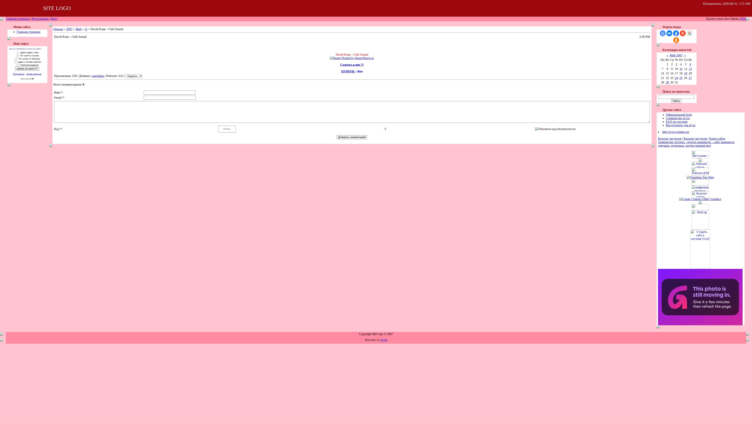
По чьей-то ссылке (29, 55)
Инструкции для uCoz (680, 125)
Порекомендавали (29, 65)
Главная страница (18, 18)
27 (690, 78)
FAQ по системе (677, 121)
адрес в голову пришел (29, 62)
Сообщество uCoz (678, 118)
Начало (58, 29)
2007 (69, 29)
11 (86, 29)
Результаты (18, 74)
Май (78, 29)
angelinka (98, 76)
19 (685, 73)
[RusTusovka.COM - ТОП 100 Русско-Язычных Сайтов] (700, 184)
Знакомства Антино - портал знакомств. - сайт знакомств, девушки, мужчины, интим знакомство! (696, 143)
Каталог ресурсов (670, 138)
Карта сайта (717, 138)
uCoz (384, 340)
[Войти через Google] (689, 33)
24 (676, 78)
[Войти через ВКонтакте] (669, 33)
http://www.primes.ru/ (675, 132)
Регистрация (40, 18)
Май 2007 (676, 55)
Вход (54, 18)
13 (690, 68)
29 (667, 82)
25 (680, 78)
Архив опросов (33, 74)
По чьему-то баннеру (29, 59)
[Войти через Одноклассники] (676, 40)
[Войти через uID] (663, 33)
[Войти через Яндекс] (683, 33)
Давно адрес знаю (30, 52)
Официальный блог (679, 114)
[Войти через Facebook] (676, 33)
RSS (743, 18)
